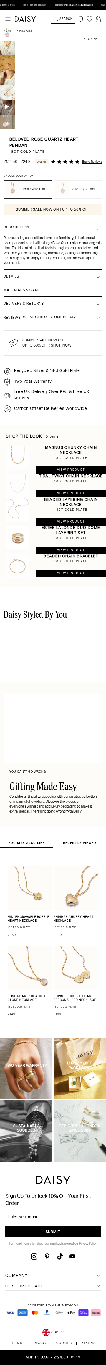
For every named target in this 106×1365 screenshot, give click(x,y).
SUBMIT (53, 1232)
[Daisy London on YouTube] (72, 1256)
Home (8, 31)
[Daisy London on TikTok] (60, 1256)
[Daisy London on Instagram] (34, 1256)
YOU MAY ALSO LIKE (26, 843)
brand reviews (92, 162)
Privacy (39, 1343)
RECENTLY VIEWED (79, 843)
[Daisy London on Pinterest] (47, 1256)
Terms (16, 1343)
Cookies (64, 1343)
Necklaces (25, 31)
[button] (98, 19)
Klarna (89, 1343)
